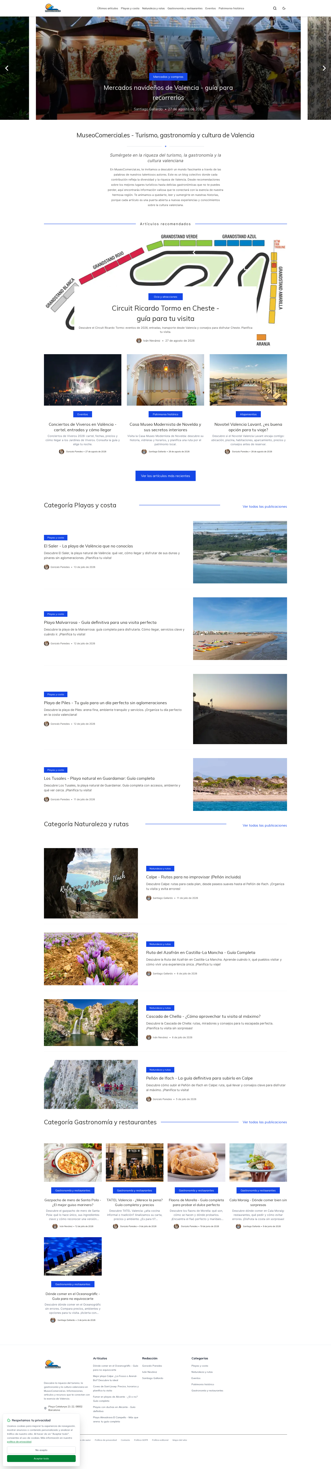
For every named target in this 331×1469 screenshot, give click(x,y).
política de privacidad (19, 1441)
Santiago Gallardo (152, 1378)
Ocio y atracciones (165, 296)
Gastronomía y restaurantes (185, 8)
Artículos (100, 1358)
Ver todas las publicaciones (265, 506)
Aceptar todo (41, 1458)
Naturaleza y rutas (153, 8)
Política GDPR (141, 1440)
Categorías (200, 1358)
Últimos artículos (107, 8)
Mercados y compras (165, 77)
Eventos (210, 8)
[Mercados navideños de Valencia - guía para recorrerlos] (165, 68)
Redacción (149, 1358)
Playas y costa (130, 8)
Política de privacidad (106, 1440)
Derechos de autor (81, 1440)
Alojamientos (248, 414)
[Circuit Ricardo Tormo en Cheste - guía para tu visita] (165, 290)
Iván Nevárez (149, 1371)
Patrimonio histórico (231, 8)
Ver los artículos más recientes (165, 476)
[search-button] (275, 8)
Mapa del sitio (180, 1440)
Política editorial (160, 1440)
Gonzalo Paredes (152, 1365)
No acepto (41, 1450)
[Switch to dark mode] (284, 8)
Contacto (125, 1440)
